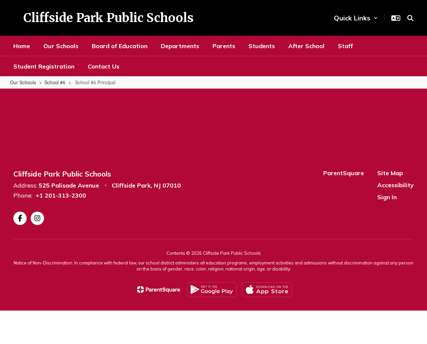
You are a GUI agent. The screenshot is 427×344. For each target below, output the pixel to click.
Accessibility (395, 185)
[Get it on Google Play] (212, 289)
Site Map (390, 173)
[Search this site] (410, 18)
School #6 (54, 82)
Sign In (387, 197)
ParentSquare (343, 173)
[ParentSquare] (158, 289)
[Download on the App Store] (267, 289)
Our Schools (23, 82)
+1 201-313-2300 (61, 195)
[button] (356, 18)
